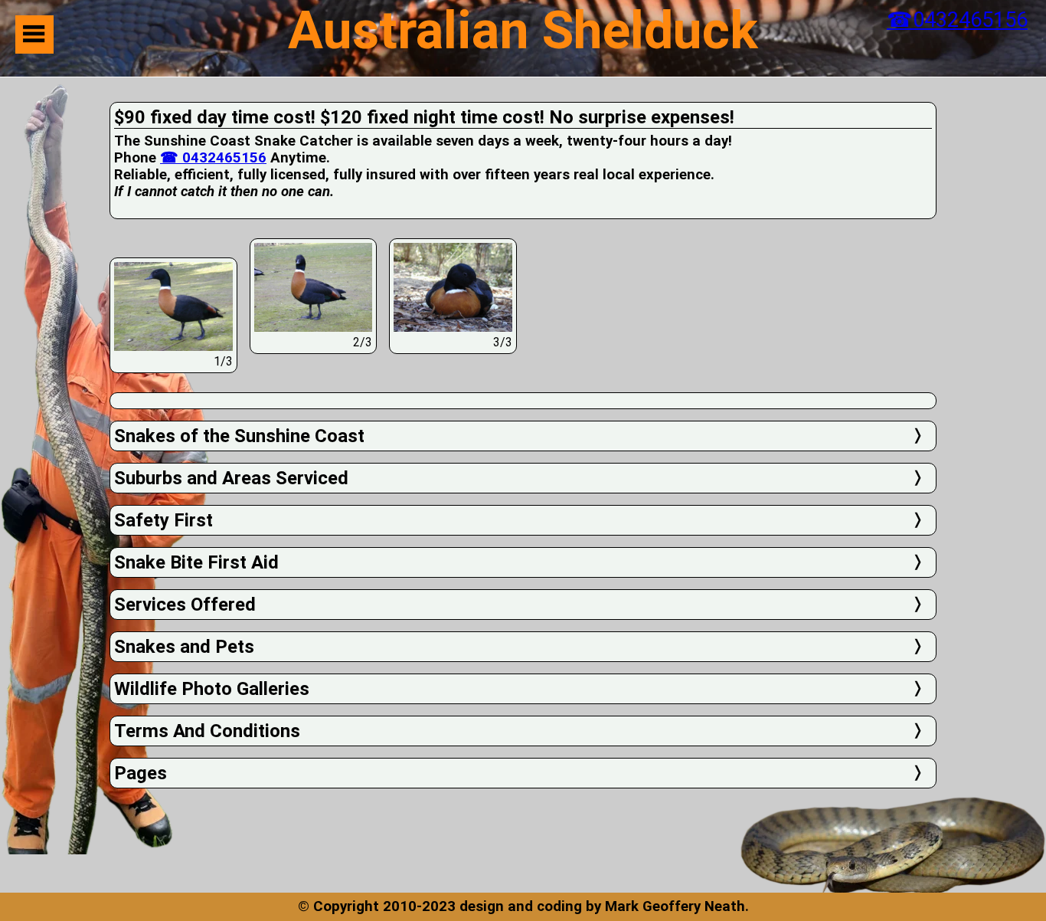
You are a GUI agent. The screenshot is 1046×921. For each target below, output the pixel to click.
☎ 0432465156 (213, 157)
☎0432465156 (957, 20)
